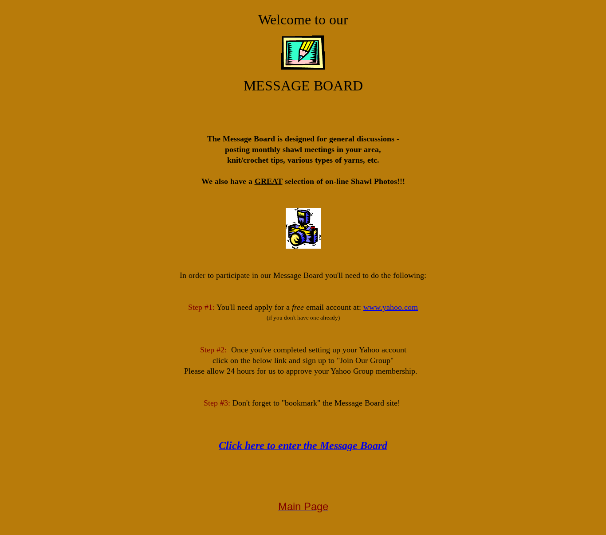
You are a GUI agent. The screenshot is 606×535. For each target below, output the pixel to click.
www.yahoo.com (390, 307)
